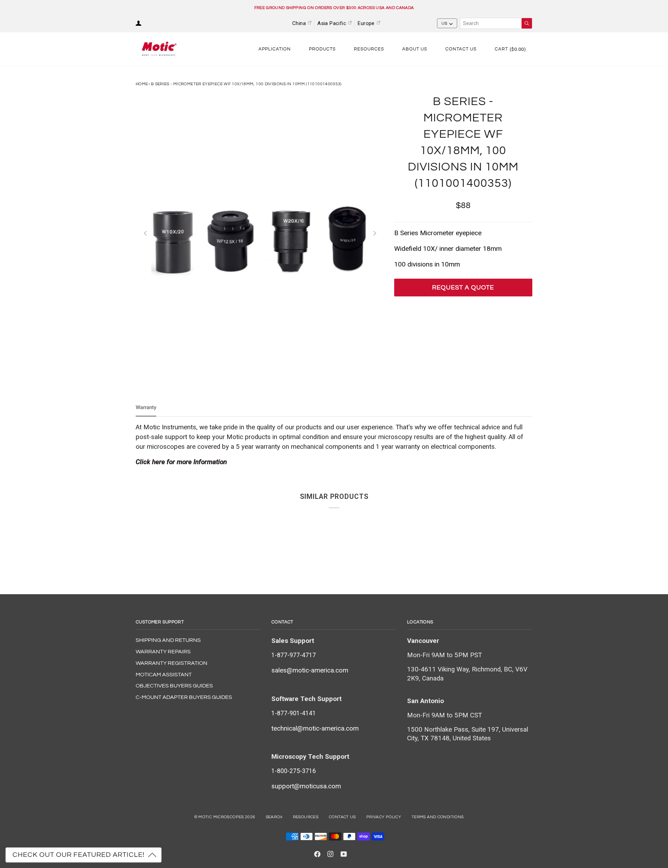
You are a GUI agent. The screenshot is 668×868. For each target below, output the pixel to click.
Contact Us (342, 817)
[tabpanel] (334, 444)
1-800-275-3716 (293, 770)
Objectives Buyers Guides (174, 685)
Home (142, 84)
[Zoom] (260, 233)
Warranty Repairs (163, 651)
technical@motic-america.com (315, 728)
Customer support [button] (160, 622)
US (444, 23)
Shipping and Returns (168, 640)
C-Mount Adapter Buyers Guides (184, 697)
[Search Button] (527, 23)
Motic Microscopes (221, 817)
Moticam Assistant (164, 674)
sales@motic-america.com (309, 670)
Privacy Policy (383, 817)
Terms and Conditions (437, 817)
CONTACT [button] (282, 622)
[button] (274, 49)
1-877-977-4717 (293, 655)
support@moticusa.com (306, 786)
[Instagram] (330, 854)
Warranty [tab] (146, 408)
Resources (305, 817)
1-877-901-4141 (293, 713)
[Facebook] (317, 854)
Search (274, 817)
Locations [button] (420, 622)
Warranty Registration (171, 663)
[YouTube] (344, 854)
